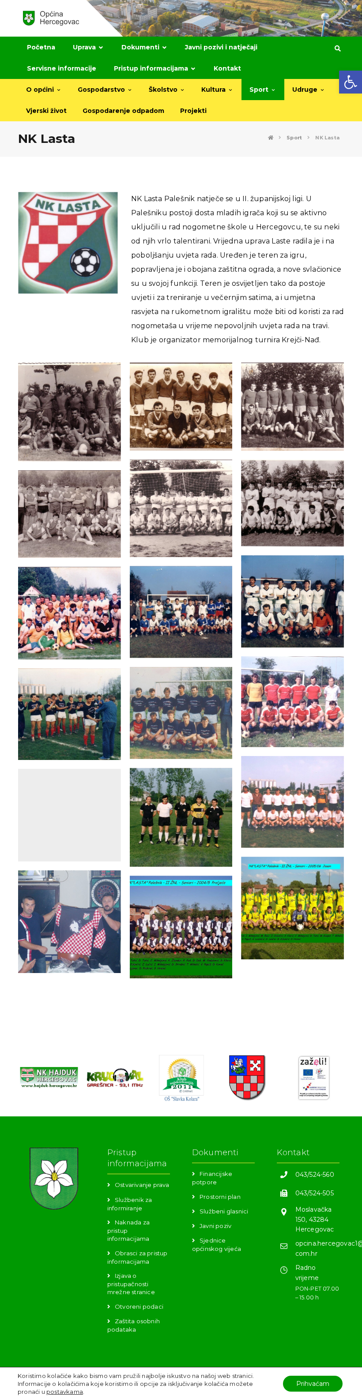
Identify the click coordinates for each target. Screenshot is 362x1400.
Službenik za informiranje (129, 1204)
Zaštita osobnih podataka (133, 1325)
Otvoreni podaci (139, 1306)
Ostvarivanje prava (142, 1184)
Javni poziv (215, 1225)
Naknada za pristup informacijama (128, 1230)
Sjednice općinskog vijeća (216, 1244)
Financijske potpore (212, 1178)
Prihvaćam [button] (312, 1384)
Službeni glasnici (224, 1211)
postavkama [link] (64, 1391)
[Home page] (270, 138)
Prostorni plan (220, 1196)
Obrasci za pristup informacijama (137, 1257)
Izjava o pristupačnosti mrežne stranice (131, 1283)
